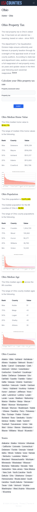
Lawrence (12, 395)
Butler (4, 366)
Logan (28, 395)
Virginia (26, 485)
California (7, 446)
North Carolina (19, 472)
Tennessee (28, 482)
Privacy (22, 503)
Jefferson (21, 391)
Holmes (31, 388)
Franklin (21, 379)
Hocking (22, 388)
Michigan (30, 459)
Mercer (27, 401)
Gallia (4, 382)
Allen (11, 359)
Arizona (21, 443)
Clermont (5, 369)
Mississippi (17, 462)
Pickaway (30, 411)
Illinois (10, 453)
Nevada (24, 466)
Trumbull (5, 424)
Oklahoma (19, 475)
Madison (19, 398)
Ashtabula (28, 359)
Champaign (20, 366)
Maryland (6, 459)
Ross (13, 417)
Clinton (14, 369)
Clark (29, 366)
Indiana (18, 453)
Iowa (25, 453)
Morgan (5, 408)
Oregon (28, 475)
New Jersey (17, 469)
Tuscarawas (16, 424)
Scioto (29, 417)
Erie (29, 375)
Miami (4, 404)
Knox (29, 391)
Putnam (26, 414)
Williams (12, 430)
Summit (26, 421)
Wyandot (28, 430)
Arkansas (30, 443)
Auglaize (13, 362)
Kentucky (7, 456)
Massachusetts (17, 459)
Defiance (12, 375)
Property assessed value (11, 89)
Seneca (5, 421)
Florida (14, 449)
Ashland (18, 359)
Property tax (6, 95)
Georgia (22, 449)
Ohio (11, 15)
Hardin (23, 385)
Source (14, 72)
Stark (19, 421)
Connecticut (27, 446)
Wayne (5, 430)
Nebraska (15, 466)
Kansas (32, 453)
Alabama (5, 443)
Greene (19, 382)
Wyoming (7, 492)
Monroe (11, 404)
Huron (4, 391)
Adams (5, 359)
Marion (5, 401)
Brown (29, 362)
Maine (24, 456)
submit (18, 106)
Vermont (17, 485)
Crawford (17, 372)
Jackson (12, 391)
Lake (4, 395)
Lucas (11, 398)
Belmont (21, 362)
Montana (5, 466)
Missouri (26, 462)
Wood (20, 430)
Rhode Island (20, 479)
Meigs (20, 401)
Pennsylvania (7, 479)
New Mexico (29, 469)
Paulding (14, 411)
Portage (10, 414)
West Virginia (18, 488)
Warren (17, 427)
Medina (12, 401)
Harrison (31, 385)
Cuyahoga (26, 372)
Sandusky (20, 417)
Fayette (13, 379)
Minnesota (6, 462)
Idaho (4, 453)
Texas (4, 485)
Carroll (11, 366)
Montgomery (22, 404)
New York (7, 472)
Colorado (16, 446)
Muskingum (23, 408)
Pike (3, 414)
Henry (5, 388)
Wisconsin (30, 488)
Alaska (14, 443)
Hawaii (30, 449)
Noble (32, 408)
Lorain (4, 398)
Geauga (11, 382)
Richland (5, 417)
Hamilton (5, 385)
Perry (22, 411)
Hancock (15, 385)
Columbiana (24, 369)
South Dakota (16, 482)
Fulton (29, 379)
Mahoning (28, 398)
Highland (13, 388)
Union (25, 424)
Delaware (22, 375)
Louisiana (16, 456)
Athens (5, 362)
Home (4, 15)
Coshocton (6, 372)
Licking (21, 395)
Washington (27, 427)
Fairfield (5, 379)
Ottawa (6, 411)
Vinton (10, 427)
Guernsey (28, 382)
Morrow (13, 408)
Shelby (12, 421)
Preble (18, 414)
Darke (4, 375)
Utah (10, 485)
